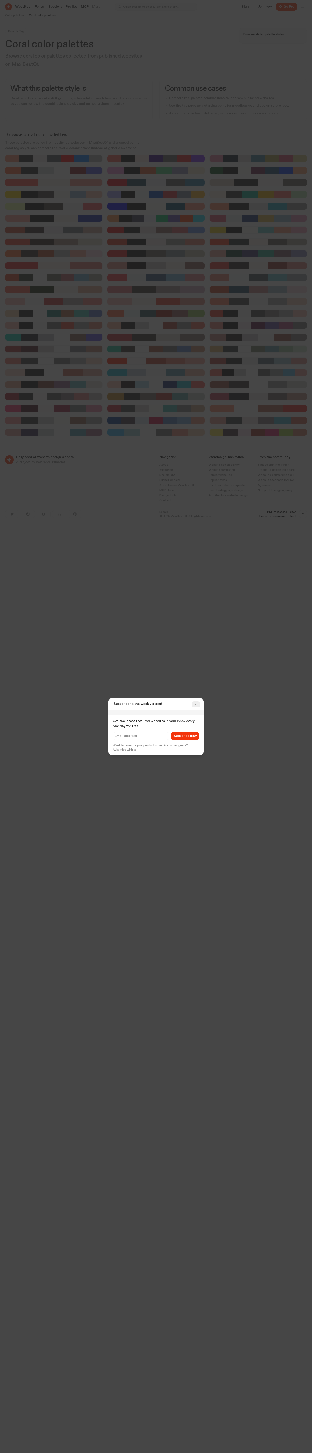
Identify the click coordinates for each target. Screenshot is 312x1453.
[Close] (196, 704)
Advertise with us (124, 749)
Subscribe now (185, 736)
